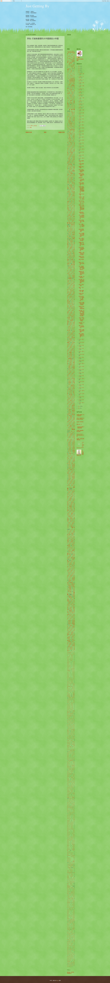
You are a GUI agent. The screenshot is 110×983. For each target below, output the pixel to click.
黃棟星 (73, 479)
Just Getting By (37, 5)
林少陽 (70, 233)
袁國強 (68, 311)
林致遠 (68, 242)
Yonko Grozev (69, 959)
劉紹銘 (72, 540)
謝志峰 (70, 615)
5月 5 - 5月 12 (81, 351)
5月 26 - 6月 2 (81, 342)
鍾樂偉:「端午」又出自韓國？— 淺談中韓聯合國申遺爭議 (81, 207)
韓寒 (71, 625)
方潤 (74, 90)
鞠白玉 (70, 624)
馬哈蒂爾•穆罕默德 (71, 315)
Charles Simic (69, 699)
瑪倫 (73, 523)
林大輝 (70, 231)
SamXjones (73, 907)
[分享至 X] (42, 125)
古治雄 (73, 108)
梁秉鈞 (74, 357)
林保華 (72, 239)
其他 (69, 210)
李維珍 (70, 193)
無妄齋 (73, 448)
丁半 (72, 69)
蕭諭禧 (69, 602)
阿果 (68, 259)
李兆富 (71, 180)
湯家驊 (70, 448)
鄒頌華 (71, 518)
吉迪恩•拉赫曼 (70, 122)
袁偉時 (73, 310)
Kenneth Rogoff (69, 807)
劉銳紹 (68, 545)
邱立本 (69, 253)
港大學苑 (73, 444)
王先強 (71, 96)
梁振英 (71, 361)
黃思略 (72, 472)
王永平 (70, 95)
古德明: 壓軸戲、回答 (81, 291)
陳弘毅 (69, 398)
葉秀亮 (68, 503)
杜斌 (70, 199)
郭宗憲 (70, 387)
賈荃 (71, 515)
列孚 (74, 121)
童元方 (70, 452)
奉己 (68, 219)
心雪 (72, 88)
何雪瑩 (71, 152)
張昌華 (74, 335)
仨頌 (73, 104)
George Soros (69, 741)
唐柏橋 (74, 293)
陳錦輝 (74, 423)
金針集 (73, 256)
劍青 (73, 546)
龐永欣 (73, 628)
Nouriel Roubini (69, 872)
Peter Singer (69, 883)
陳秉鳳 (73, 402)
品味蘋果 (73, 267)
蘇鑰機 (73, 645)
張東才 (73, 336)
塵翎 (71, 521)
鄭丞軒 (73, 572)
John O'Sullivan (70, 786)
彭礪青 (69, 442)
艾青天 (71, 142)
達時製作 (71, 517)
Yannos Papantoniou (70, 957)
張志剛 (73, 332)
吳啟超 (71, 168)
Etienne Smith (73, 738)
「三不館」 (69, 64)
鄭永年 (69, 572)
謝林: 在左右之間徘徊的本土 (81, 326)
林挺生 (71, 242)
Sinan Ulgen (69, 923)
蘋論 (69, 646)
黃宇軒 (73, 467)
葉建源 (72, 503)
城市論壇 (70, 268)
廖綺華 (69, 522)
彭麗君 (74, 441)
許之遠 (74, 376)
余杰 (69, 158)
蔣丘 (70, 565)
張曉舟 (71, 351)
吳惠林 (70, 169)
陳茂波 (70, 404)
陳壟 (67, 425)
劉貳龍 (68, 541)
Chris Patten (73, 702)
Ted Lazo (73, 939)
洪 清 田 (73, 274)
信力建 (69, 262)
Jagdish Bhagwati (72, 768)
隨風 (67, 607)
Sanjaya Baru (71, 908)
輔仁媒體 (68, 534)
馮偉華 (69, 461)
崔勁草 (73, 325)
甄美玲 (68, 524)
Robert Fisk (73, 897)
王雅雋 (71, 100)
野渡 (73, 389)
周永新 (70, 212)
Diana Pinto (70, 728)
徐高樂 (72, 303)
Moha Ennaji (69, 854)
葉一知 (68, 502)
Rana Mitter (69, 888)
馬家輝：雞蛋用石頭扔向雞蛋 (81, 330)
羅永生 (72, 629)
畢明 (74, 368)
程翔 (73, 451)
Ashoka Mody (72, 678)
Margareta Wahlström (70, 828)
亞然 (74, 209)
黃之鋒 (68, 463)
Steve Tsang (71, 930)
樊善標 (69, 550)
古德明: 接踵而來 (81, 164)
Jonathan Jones (70, 791)
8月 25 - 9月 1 (81, 128)
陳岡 (74, 400)
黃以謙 (70, 467)
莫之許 (72, 374)
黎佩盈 (68, 584)
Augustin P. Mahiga (70, 682)
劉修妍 (69, 538)
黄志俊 (72, 484)
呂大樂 (70, 172)
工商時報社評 (72, 78)
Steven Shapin (70, 931)
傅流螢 (74, 436)
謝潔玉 (71, 618)
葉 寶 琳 (72, 501)
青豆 (68, 260)
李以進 (68, 178)
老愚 (73, 141)
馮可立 (70, 459)
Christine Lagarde (70, 704)
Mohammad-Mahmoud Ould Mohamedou (71, 858)
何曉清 (71, 154)
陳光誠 (72, 399)
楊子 (74, 490)
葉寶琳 (70, 511)
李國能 (74, 189)
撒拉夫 (70, 549)
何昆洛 (72, 148)
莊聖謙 (69, 373)
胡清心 (68, 284)
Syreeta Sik (73, 933)
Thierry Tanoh (70, 944)
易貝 (71, 227)
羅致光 (73, 631)
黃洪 (70, 473)
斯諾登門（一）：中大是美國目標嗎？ (81, 179)
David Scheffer (71, 723)
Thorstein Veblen (69, 945)
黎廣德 (69, 587)
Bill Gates (70, 691)
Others (68, 877)
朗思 (69, 308)
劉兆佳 (72, 535)
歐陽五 (73, 550)
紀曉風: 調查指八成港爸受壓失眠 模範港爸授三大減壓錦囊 (81, 189)
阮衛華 (72, 208)
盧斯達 (69, 596)
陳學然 (70, 423)
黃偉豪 (73, 477)
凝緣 (70, 589)
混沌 (79, 57)
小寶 (68, 78)
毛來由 (72, 92)
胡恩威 (69, 283)
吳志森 (70, 164)
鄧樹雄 (72, 570)
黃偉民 (73, 474)
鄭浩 (70, 577)
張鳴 (73, 348)
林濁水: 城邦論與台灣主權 (81, 184)
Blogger (57, 980)
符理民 (73, 369)
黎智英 (73, 586)
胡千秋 (68, 282)
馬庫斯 (73, 317)
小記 (70, 77)
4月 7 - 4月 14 (81, 363)
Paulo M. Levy (70, 880)
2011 (79, 408)
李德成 (69, 194)
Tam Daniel (69, 935)
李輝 (69, 196)
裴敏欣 (71, 526)
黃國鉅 (70, 478)
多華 (68, 127)
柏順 (74, 273)
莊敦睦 (70, 372)
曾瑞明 (69, 443)
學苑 (74, 590)
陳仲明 (68, 399)
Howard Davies (69, 757)
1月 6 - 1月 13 (81, 402)
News (69, 867)
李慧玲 (73, 194)
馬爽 (68, 320)
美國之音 (70, 279)
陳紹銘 (74, 411)
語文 (73, 527)
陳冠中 (68, 403)
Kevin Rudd (72, 808)
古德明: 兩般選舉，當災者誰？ (80, 431)
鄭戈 (74, 571)
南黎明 (74, 266)
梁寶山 (69, 367)
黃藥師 (70, 483)
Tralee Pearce (72, 949)
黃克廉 (69, 468)
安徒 (72, 128)
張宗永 (70, 335)
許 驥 (70, 376)
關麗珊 (69, 641)
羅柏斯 (69, 631)
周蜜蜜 (71, 216)
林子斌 (74, 231)
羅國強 (72, 634)
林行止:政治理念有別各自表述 (81, 170)
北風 (72, 106)
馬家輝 (68, 317)
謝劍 (68, 618)
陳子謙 (70, 392)
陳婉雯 (74, 409)
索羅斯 (69, 310)
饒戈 (72, 646)
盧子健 (69, 591)
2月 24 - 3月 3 (81, 381)
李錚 (72, 196)
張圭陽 (73, 331)
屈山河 (69, 220)
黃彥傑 (68, 472)
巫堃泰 (70, 175)
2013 (79, 72)
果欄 (68, 252)
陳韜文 (71, 425)
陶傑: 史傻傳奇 (81, 161)
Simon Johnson (72, 920)
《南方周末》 (69, 56)
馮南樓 (74, 459)
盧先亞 (70, 593)
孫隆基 (70, 296)
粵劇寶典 (69, 500)
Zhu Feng (72, 965)
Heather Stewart (69, 752)
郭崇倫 (69, 388)
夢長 (74, 521)
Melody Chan (69, 840)
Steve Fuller (73, 929)
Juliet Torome (71, 801)
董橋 (72, 513)
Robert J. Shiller (71, 898)
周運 (67, 216)
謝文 (71, 614)
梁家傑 (71, 359)
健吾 (71, 322)
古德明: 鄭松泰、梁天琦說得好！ (80, 415)
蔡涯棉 (70, 564)
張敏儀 (69, 341)
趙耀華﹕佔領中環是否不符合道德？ (81, 253)
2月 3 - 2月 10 (81, 390)
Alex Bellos (71, 655)
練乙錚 (73, 558)
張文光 (69, 331)
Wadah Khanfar (70, 955)
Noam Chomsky (70, 870)
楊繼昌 (71, 497)
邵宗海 (71, 254)
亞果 (71, 209)
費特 (69, 456)
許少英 (69, 377)
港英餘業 (69, 446)
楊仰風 (69, 491)
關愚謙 (73, 640)
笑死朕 (73, 309)
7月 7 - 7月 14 (81, 149)
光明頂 (69, 121)
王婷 (67, 100)
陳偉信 (68, 408)
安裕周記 (72, 130)
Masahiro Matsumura (70, 839)
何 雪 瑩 (73, 146)
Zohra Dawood (69, 966)
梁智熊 (71, 363)
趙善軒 (70, 532)
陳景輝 (73, 414)
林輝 (74, 248)
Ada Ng (72, 651)
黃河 (74, 469)
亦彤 (70, 118)
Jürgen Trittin (69, 802)
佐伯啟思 (70, 144)
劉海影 (73, 538)
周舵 (73, 215)
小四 (70, 74)
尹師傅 (70, 83)
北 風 (72, 105)
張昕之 (69, 336)
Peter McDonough (71, 882)
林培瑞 (71, 243)
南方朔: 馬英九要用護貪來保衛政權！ (81, 249)
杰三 (74, 227)
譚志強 (74, 635)
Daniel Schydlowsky (70, 714)
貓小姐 (73, 602)
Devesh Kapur (73, 725)
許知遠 (73, 378)
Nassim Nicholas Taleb (71, 866)
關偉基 (73, 639)
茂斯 (70, 285)
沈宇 (72, 200)
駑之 (73, 581)
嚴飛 (73, 641)
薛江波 (69, 613)
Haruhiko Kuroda (71, 751)
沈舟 (72, 201)
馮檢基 (69, 462)
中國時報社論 (72, 80)
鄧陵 (73, 569)
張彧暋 (70, 339)
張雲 (69, 343)
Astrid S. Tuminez (70, 681)
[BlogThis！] (41, 125)
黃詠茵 (68, 480)
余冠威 (73, 158)
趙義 (69, 533)
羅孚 (74, 630)
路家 (73, 516)
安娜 (69, 128)
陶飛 (69, 428)
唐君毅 (70, 293)
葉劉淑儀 (70, 508)
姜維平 (69, 272)
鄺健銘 (73, 626)
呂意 (71, 174)
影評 (68, 548)
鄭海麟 (73, 577)
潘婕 (70, 555)
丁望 (71, 71)
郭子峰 (69, 384)
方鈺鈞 (71, 90)
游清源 (73, 447)
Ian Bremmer (73, 759)
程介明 (69, 451)
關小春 (69, 639)
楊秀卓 (69, 492)
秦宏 (70, 309)
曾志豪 (73, 442)
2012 (79, 406)
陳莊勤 (69, 413)
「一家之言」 (70, 63)
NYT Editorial (71, 873)
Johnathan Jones (69, 788)
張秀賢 (71, 334)
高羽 (72, 321)
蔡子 (70, 559)
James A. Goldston (71, 770)
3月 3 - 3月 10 (81, 378)
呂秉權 (71, 173)
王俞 (69, 99)
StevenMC (68, 933)
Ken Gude (72, 805)
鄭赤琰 (71, 575)
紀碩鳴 (73, 277)
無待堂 (69, 449)
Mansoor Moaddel (70, 824)
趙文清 (72, 529)
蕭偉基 (72, 599)
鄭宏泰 (69, 574)
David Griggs (73, 718)
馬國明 (72, 319)
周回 (74, 212)
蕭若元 (71, 598)
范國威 (74, 287)
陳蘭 (74, 426)
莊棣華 (74, 372)
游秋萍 (70, 447)
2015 (79, 68)
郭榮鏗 (69, 389)
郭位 (68, 385)
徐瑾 (73, 304)
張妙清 (69, 332)
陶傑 (73, 429)
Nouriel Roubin (70, 871)
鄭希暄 (68, 575)
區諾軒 (71, 324)
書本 (68, 306)
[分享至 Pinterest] (45, 125)
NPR (74, 872)
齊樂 (73, 534)
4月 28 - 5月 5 (81, 354)
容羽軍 (68, 299)
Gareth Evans (70, 740)
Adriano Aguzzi (72, 654)
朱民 (73, 132)
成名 (74, 131)
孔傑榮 (71, 87)
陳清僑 (70, 411)
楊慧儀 (72, 496)
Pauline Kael (73, 878)
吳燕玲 (69, 170)
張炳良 (68, 337)
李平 (72, 178)
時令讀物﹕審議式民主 (81, 277)
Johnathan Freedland (70, 787)
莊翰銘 (73, 373)
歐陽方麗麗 (71, 551)
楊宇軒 (73, 491)
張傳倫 (72, 343)
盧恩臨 (73, 594)
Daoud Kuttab (69, 715)
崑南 (70, 325)
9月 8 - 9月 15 (81, 122)
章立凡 (68, 433)
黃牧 (69, 470)
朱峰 (67, 133)
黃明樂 (71, 469)
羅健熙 (68, 634)
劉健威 (68, 539)
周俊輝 (69, 214)
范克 (74, 285)
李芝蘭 (71, 184)
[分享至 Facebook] (43, 125)
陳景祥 (68, 414)
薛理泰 (68, 614)
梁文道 (70, 355)
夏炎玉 (72, 295)
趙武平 (71, 530)
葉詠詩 (71, 507)
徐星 (73, 301)
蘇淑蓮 (74, 644)
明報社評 (71, 223)
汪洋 (69, 200)
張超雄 (73, 342)
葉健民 (70, 506)
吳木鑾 (70, 163)
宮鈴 (70, 298)
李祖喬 (71, 187)
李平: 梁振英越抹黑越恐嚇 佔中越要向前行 (81, 268)
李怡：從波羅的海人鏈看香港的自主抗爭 (81, 235)
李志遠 (68, 183)
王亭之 (74, 98)
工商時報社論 (71, 79)
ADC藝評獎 (69, 652)
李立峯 (71, 179)
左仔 (69, 115)
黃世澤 (73, 466)
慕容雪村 (71, 548)
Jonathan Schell (69, 792)
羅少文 (68, 629)
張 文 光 (73, 326)
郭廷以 (73, 386)
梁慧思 (74, 364)
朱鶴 (74, 133)
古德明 (72, 109)
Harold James (72, 750)
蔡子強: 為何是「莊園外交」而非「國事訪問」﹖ (81, 298)
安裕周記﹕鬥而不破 (81, 323)
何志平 (68, 148)
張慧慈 (68, 350)
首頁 (45, 132)
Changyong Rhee (71, 698)
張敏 (74, 340)
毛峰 (73, 93)
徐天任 (72, 300)
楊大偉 (71, 490)
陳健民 (73, 408)
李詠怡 (72, 190)
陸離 (73, 432)
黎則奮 (70, 586)
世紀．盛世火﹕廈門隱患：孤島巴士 (81, 226)
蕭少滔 (70, 597)
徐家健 (68, 303)
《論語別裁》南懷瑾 (71, 61)
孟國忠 (71, 219)
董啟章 (68, 513)
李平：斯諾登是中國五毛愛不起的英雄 (81, 216)
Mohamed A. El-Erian (71, 855)
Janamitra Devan (70, 772)
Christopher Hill (70, 705)
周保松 (73, 214)
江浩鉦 (73, 135)
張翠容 (69, 348)
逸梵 (68, 457)
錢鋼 (73, 605)
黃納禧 (69, 474)
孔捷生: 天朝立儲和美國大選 (80, 439)
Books (74, 696)
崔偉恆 (69, 326)
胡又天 (72, 280)
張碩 (74, 347)
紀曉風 (70, 278)
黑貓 (72, 485)
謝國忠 (72, 617)
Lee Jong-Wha (69, 814)
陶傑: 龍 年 (79, 424)
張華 (68, 342)
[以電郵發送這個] (40, 125)
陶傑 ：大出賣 (81, 288)
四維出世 (73, 112)
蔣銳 (67, 566)
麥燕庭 (71, 435)
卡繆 (70, 108)
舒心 (71, 454)
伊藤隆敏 (73, 120)
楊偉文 (68, 494)
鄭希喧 (73, 574)
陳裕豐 (71, 418)
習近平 (71, 371)
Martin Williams (70, 838)
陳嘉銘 (70, 419)
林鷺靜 (73, 251)
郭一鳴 (74, 383)
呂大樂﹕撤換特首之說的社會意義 (81, 303)
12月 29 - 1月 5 (81, 74)
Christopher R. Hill (70, 708)
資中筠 (68, 515)
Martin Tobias (73, 836)
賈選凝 (69, 516)
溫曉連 (70, 499)
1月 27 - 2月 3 (81, 393)
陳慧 (71, 421)
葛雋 (69, 512)
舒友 (68, 454)
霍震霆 (71, 607)
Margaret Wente (70, 826)
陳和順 (71, 400)
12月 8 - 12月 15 (81, 83)
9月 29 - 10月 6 (81, 113)
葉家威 (71, 505)
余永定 (70, 156)
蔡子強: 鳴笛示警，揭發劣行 (81, 221)
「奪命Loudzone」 (71, 68)
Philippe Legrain (70, 885)
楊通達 (72, 494)
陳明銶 (69, 402)
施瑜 (71, 273)
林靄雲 (69, 251)
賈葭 (74, 515)
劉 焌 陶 (68, 535)
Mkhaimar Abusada (70, 852)
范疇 (69, 288)
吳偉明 (70, 167)
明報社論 (71, 225)
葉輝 (72, 510)
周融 (74, 216)
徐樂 (70, 304)
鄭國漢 (69, 579)
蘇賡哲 (69, 645)
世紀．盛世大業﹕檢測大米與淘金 (81, 239)
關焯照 (68, 640)
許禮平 (73, 381)
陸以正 (73, 431)
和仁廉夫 (69, 217)
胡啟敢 (73, 283)
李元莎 (69, 177)
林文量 (74, 233)
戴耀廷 (70, 610)
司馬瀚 (72, 111)
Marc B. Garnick (70, 825)
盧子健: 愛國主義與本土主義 (81, 230)
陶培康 (68, 429)
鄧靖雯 (68, 570)
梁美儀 (70, 358)
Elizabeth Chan (70, 735)
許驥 (74, 382)
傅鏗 (71, 440)
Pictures (68, 886)
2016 (79, 66)
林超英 (72, 246)
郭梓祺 (73, 388)
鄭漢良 (69, 581)
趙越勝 (74, 532)
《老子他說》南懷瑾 (70, 51)
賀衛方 (72, 456)
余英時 (73, 159)
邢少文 (71, 206)
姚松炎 (71, 269)
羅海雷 (72, 633)
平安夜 (73, 115)
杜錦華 (73, 199)
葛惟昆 (74, 511)
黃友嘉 (73, 464)
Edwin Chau (73, 734)
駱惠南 (70, 608)
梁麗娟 (73, 366)
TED (70, 938)
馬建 (69, 316)
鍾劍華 (69, 623)
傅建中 (70, 436)
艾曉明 (71, 143)
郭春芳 (74, 387)
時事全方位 (72, 305)
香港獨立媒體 (69, 292)
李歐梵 (73, 195)
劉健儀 (71, 539)
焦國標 (73, 449)
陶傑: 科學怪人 (81, 260)
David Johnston (69, 720)
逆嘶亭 (70, 314)
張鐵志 (70, 352)
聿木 (67, 142)
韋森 (67, 289)
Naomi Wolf (70, 865)
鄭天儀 (71, 571)
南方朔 (73, 264)
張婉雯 (71, 340)
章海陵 (71, 433)
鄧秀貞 (69, 569)
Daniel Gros (72, 713)
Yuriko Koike (73, 962)
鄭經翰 (70, 580)
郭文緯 (73, 384)
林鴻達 (73, 249)
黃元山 (70, 464)
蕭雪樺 (68, 600)
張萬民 (71, 346)
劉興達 (73, 545)
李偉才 (73, 188)
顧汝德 (71, 649)
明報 (73, 221)
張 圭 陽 (69, 327)
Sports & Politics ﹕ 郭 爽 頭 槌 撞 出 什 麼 (80, 435)
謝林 (69, 617)
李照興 (68, 191)
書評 (71, 306)
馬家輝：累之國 (81, 194)
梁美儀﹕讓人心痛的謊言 (81, 257)
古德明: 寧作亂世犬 (81, 294)
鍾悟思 (69, 621)
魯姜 (68, 582)
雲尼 (71, 458)
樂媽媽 (74, 549)
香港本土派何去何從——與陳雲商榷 (81, 307)
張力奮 (69, 329)
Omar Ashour (70, 876)
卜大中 (73, 73)
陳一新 (68, 390)
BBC (67, 687)
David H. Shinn (70, 719)
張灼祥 (68, 334)
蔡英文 (71, 563)
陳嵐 (73, 413)
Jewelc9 (71, 781)
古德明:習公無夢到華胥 (81, 213)
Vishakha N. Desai (70, 952)
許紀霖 (70, 379)
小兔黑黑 (71, 75)
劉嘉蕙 (73, 543)
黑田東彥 (68, 485)
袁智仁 (72, 311)
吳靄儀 (73, 170)
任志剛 (73, 118)
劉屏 (74, 536)
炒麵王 (74, 252)
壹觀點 (70, 441)
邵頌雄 (70, 256)
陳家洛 (73, 405)
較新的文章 (29, 132)
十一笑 (69, 73)
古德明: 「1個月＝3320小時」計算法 (81, 198)
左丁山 (73, 114)
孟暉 (74, 219)
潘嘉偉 (69, 556)
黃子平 (73, 462)
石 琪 (71, 116)
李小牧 (74, 175)
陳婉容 (70, 409)
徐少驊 (68, 301)
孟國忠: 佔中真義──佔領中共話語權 (81, 244)
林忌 (72, 236)
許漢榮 (69, 381)
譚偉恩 (69, 636)
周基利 (69, 215)
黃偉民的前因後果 (71, 475)
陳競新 (70, 426)
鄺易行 (70, 626)
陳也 (71, 390)
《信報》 (72, 54)
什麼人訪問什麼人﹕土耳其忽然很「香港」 (81, 319)
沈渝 (73, 204)
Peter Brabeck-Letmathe (71, 881)
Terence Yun (70, 940)
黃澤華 (71, 482)
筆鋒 (70, 453)
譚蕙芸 (68, 638)
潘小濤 (68, 554)
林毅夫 (70, 248)
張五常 (73, 330)
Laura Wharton (72, 812)
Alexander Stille (70, 656)
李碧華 (73, 192)
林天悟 (73, 232)
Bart (73, 686)
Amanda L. (69, 661)
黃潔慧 (72, 480)
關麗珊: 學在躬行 (81, 167)
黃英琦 (74, 473)
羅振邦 (68, 633)
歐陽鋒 (72, 553)
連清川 (70, 383)
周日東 (71, 211)
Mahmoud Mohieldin (70, 823)
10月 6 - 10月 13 (81, 110)
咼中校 (69, 267)
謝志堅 (74, 615)
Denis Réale (69, 724)
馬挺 (69, 319)
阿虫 (73, 258)
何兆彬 (73, 147)
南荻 (70, 266)
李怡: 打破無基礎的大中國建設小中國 (81, 335)
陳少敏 (71, 393)
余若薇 (69, 159)
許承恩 (68, 378)
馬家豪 (72, 316)
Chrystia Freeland (70, 709)
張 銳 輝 (73, 327)
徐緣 (68, 305)
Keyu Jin (68, 809)
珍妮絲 (70, 277)
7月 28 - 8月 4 (81, 140)
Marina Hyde (69, 829)
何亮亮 (71, 149)
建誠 (73, 272)
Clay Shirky (69, 710)
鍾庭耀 (73, 620)
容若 (71, 299)
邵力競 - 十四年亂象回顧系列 (70, 973)
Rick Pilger (69, 894)
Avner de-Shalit (69, 683)
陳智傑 (70, 415)
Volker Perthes (72, 954)
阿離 (72, 259)
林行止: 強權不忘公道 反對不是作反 (80, 419)
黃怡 (67, 469)
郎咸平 (72, 288)
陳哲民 (69, 405)
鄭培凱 (73, 579)
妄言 (74, 127)
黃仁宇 (73, 463)
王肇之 (70, 101)
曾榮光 (73, 443)
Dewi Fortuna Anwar (71, 726)
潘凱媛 (73, 555)
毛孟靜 (68, 93)
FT (72, 739)
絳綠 (73, 453)
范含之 (70, 287)
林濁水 (69, 249)
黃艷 (69, 484)
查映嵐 (69, 274)
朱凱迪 (71, 133)
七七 (74, 72)
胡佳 (74, 282)
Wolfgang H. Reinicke (70, 956)
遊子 (67, 517)
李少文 (73, 177)
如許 (71, 127)
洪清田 (73, 275)
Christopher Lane (70, 707)
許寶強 (69, 382)
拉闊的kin (73, 220)
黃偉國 (69, 477)
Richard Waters (72, 893)
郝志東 (74, 314)
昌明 (69, 221)
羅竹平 (71, 630)
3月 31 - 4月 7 (81, 366)
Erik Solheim (69, 736)
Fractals (69, 739)
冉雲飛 (68, 105)
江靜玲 (69, 136)
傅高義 (69, 437)
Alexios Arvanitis (70, 657)
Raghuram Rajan (70, 887)
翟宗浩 (68, 526)
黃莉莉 (73, 478)
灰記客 (69, 138)
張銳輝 (71, 350)
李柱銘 (70, 185)
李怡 (31, 127)
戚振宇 (71, 353)
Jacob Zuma (73, 767)
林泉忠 (71, 241)
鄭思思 (71, 576)
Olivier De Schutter (70, 875)
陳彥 (71, 403)
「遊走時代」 (72, 65)
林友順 (69, 232)
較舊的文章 (62, 132)
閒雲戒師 (71, 457)
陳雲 (71, 416)
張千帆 (73, 329)
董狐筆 (72, 512)
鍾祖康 (73, 621)
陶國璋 (72, 428)
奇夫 (73, 217)
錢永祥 (73, 603)
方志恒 (70, 89)
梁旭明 (71, 356)
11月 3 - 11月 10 (81, 98)
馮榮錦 (73, 461)
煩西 (74, 499)
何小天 (69, 147)
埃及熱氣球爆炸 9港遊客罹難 (80, 427)
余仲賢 (69, 157)
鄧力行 (71, 566)
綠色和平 (72, 524)
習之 (68, 371)
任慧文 (69, 120)
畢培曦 (69, 369)
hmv (72, 756)
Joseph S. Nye (71, 798)
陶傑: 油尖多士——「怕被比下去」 (81, 202)
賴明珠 (69, 603)
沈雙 (71, 205)
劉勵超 (69, 546)
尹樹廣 (74, 83)
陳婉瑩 (69, 410)
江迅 (69, 135)
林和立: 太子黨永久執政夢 (81, 263)
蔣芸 (73, 565)
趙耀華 (72, 533)
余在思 (73, 157)
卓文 (72, 210)
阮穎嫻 (68, 209)
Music (74, 861)
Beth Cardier (73, 689)
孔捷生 (73, 85)
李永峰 (68, 179)
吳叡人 (74, 169)
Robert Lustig (69, 899)
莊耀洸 (68, 374)
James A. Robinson (70, 771)
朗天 (74, 306)
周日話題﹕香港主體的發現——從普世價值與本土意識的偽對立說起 (81, 313)
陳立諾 (73, 398)
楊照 (73, 495)
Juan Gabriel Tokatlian (71, 799)
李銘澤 (74, 193)
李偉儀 (70, 189)
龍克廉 (71, 609)
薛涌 (73, 613)
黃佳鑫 (73, 468)
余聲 (72, 162)
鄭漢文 (74, 580)
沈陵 (70, 204)
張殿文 (72, 345)
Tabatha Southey (70, 934)
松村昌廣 (71, 229)
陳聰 (73, 424)
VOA (67, 954)
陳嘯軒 (68, 421)
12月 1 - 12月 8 (81, 86)
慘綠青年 (73, 522)
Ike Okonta (69, 761)
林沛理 (73, 237)
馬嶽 (68, 321)
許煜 (74, 379)
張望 (73, 341)
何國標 (70, 151)
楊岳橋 (73, 492)
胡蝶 (71, 284)
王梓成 (72, 99)
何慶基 (72, 153)
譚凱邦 (73, 636)
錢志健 (68, 604)
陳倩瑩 (74, 404)
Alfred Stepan (69, 660)
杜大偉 (71, 198)
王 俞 (68, 94)
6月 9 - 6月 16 (81, 158)
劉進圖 (71, 541)
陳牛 (70, 397)
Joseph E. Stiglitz (71, 797)
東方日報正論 (70, 228)
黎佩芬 (71, 582)
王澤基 (71, 103)
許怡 (73, 377)
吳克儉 (74, 163)
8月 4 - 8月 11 (81, 137)
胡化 (71, 282)
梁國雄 (70, 362)
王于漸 (71, 94)
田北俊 (68, 116)
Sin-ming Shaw (70, 922)
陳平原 (74, 397)
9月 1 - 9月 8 (81, 125)
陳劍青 (73, 420)
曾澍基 (69, 444)
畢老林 (70, 368)
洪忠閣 (69, 275)
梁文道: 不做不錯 (80, 421)
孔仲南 (68, 85)
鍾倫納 (69, 620)
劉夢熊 (69, 544)
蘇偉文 (70, 644)
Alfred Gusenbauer (70, 659)
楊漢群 (68, 496)
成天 (70, 131)
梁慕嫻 (70, 364)
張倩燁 (73, 337)
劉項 (70, 543)
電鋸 (68, 521)
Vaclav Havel (69, 950)
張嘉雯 (70, 347)
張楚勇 (68, 345)
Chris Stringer (71, 703)
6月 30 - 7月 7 (81, 152)
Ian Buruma (70, 760)
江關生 (73, 136)
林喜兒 (72, 244)
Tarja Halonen (73, 936)
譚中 (70, 635)
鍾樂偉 (73, 623)
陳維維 (69, 420)
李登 (69, 190)
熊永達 (69, 523)
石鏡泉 (70, 117)
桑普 (72, 308)
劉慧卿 (73, 544)
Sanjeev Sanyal (69, 909)
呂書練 (68, 174)
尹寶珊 (69, 84)
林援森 (68, 246)
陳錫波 (69, 424)
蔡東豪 (68, 561)
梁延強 (70, 357)
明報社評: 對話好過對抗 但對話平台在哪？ (81, 273)
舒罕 (74, 454)
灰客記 (73, 137)
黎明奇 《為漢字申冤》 (71, 584)
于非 (68, 74)
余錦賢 (68, 162)
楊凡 (68, 490)
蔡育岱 (72, 561)
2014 (79, 70)
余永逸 (74, 156)
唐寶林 (68, 295)
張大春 (68, 330)
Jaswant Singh (69, 773)
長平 (72, 257)
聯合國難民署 (72, 612)
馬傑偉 (71, 320)
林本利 (69, 234)
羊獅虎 (69, 141)
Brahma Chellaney (71, 697)
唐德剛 (69, 294)
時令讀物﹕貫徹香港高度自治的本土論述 (81, 281)
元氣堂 (73, 84)
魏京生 (69, 628)
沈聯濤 (68, 205)
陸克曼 (70, 432)
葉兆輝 (72, 502)
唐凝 (73, 294)
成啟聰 (70, 132)
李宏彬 (72, 182)
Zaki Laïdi (69, 964)
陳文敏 (70, 394)
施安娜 (68, 273)
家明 (73, 298)
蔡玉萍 (72, 560)
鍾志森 (73, 619)
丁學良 (70, 72)
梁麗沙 (69, 366)
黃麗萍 (74, 483)
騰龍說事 (71, 647)
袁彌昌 (71, 312)
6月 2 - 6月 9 (81, 339)
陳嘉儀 (74, 419)
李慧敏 (69, 195)
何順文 (68, 153)
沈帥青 (71, 203)
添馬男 (73, 367)
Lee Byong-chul (70, 813)
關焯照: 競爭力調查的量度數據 (81, 174)
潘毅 (73, 556)
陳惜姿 (73, 410)
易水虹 (72, 226)
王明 (70, 98)
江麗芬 (69, 137)
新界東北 (70, 487)
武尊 (70, 252)
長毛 (69, 257)
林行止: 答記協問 (81, 285)
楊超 (70, 495)
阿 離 (70, 258)
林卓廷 (70, 238)
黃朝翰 (69, 479)
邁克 (70, 619)
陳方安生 (71, 395)
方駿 (69, 92)
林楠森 (71, 247)
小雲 (73, 77)
